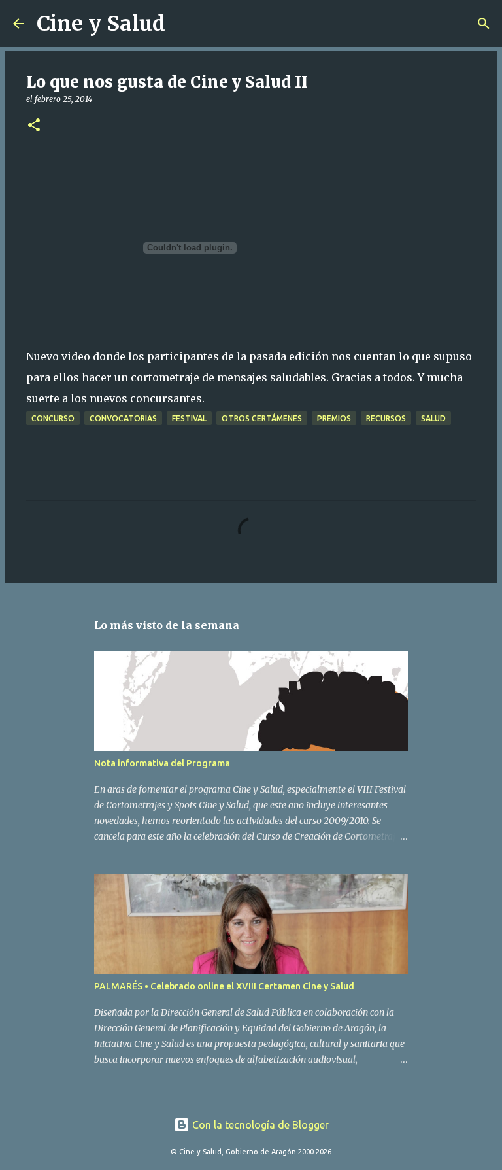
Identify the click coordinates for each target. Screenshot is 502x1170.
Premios (334, 418)
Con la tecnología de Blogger (259, 1125)
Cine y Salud (101, 23)
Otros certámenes (262, 418)
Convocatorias (123, 418)
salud (433, 418)
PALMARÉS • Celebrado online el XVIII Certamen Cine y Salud (224, 986)
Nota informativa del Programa (162, 763)
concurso (53, 418)
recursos (386, 418)
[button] (34, 126)
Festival (189, 418)
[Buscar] (184, 23)
